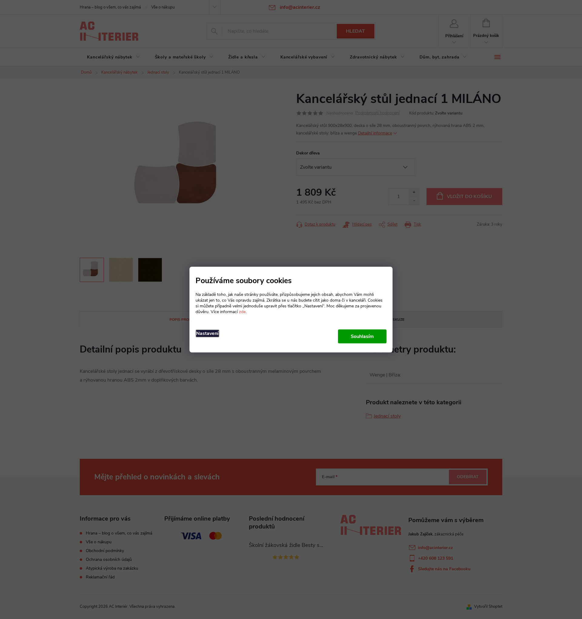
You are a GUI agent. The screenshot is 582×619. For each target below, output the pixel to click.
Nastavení (207, 333)
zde (242, 311)
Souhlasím (362, 336)
